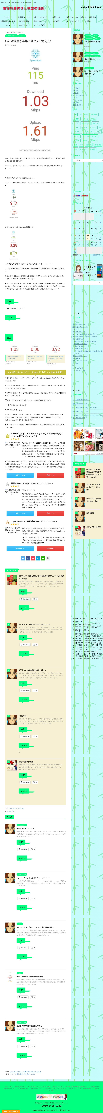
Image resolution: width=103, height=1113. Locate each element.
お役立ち (76, 119)
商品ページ (50, 475)
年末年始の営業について (80, 411)
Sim (8, 811)
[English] (76, 196)
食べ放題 (92, 149)
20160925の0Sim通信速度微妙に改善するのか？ (55, 358)
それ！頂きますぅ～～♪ (25, 829)
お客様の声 (88, 21)
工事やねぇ (93, 140)
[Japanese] (74, 196)
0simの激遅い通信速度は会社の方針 (30, 977)
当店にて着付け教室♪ (26, 762)
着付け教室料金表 (24, 21)
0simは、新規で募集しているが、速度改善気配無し (35, 927)
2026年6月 (97, 255)
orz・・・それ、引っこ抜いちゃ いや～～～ (33, 878)
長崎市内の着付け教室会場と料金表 (85, 341)
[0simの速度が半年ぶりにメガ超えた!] (14, 349)
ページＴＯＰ (8, 17)
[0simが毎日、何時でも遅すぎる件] (35, 349)
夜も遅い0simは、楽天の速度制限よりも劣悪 (26, 1072)
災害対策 (88, 145)
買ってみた (83, 149)
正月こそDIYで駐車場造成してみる (29, 1026)
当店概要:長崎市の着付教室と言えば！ (8, 21)
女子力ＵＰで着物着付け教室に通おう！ (88, 17)
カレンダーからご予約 (72, 21)
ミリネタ (97, 132)
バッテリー (77, 132)
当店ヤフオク (56, 17)
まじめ (93, 119)
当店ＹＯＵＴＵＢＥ (72, 17)
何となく (76, 140)
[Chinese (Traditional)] (87, 196)
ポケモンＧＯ (88, 132)
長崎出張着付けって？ (92, 59)
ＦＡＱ (8, 25)
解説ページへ (20, 475)
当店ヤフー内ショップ (40, 17)
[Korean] (74, 198)
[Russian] (79, 196)
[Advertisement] (88, 175)
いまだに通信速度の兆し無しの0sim (23, 1074)
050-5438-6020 (91, 6)
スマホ (76, 127)
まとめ (76, 123)
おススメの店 (84, 114)
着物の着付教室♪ (80, 348)
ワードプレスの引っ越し (90, 136)
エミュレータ (85, 123)
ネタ (100, 127)
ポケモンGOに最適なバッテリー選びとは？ (34, 624)
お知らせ (85, 119)
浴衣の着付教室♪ (80, 346)
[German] (84, 196)
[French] (82, 196)
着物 (75, 149)
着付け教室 (98, 145)
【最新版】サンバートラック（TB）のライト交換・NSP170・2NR (88, 417)
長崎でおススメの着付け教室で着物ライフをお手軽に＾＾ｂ (51, 1103)
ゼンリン (84, 127)
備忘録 (85, 140)
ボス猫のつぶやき (12, 808)
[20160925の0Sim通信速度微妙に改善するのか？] (55, 349)
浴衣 (81, 145)
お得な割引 (56, 21)
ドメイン (92, 127)
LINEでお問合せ (24, 25)
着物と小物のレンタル (40, 21)
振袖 (75, 145)
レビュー (21, 808)
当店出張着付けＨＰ (24, 17)
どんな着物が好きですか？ (81, 400)
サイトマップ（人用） (40, 25)
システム (95, 123)
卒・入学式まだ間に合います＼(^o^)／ (85, 407)
